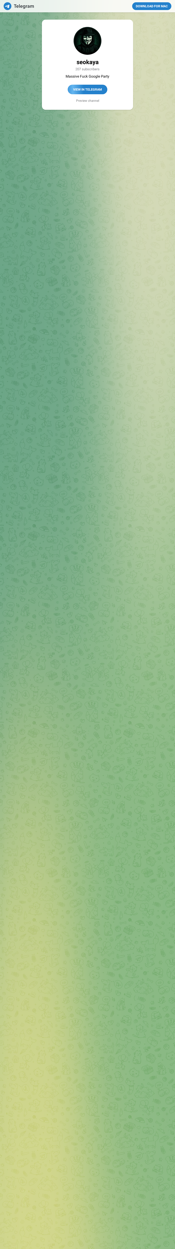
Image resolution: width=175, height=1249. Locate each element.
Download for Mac (152, 6)
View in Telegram (87, 89)
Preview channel (87, 100)
